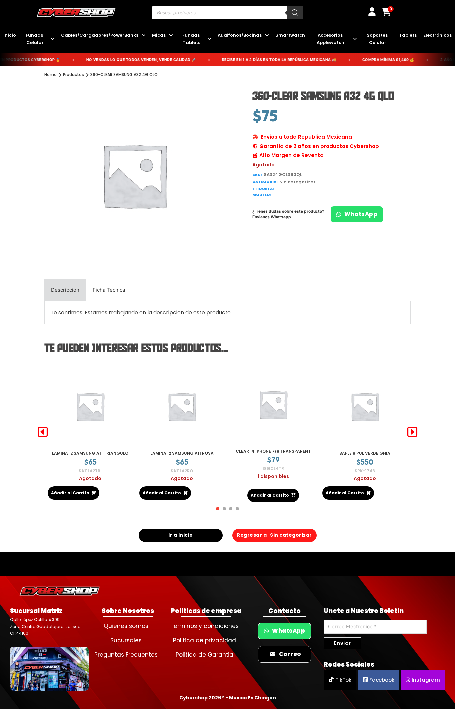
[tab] (65, 290)
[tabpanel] (227, 312)
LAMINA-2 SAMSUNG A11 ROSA (90, 453)
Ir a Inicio (180, 535)
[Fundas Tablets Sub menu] (209, 39)
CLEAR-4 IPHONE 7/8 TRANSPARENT (181, 451)
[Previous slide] (42, 432)
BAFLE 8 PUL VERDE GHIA (273, 453)
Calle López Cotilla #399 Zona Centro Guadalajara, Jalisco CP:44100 (45, 626)
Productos (73, 74)
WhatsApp (360, 214)
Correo (290, 654)
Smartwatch (290, 35)
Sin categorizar (297, 182)
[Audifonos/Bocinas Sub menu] (267, 35)
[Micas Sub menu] (171, 35)
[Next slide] (412, 432)
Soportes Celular (378, 39)
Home (50, 74)
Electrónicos (437, 35)
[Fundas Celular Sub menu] (52, 39)
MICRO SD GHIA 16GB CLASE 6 (365, 453)
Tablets (408, 35)
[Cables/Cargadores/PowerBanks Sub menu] (143, 35)
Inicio (9, 35)
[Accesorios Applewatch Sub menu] (355, 39)
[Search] (295, 12)
